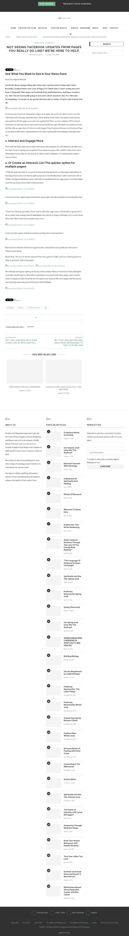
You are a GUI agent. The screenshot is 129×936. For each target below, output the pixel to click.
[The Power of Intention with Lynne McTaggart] (53, 814)
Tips (45, 308)
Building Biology (71, 656)
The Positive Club (27, 28)
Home (13, 28)
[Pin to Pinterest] (49, 318)
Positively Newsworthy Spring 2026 (72, 594)
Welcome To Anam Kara (72, 511)
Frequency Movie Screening (77, 4)
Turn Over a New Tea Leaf (73, 857)
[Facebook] (59, 8)
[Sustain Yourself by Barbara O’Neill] (53, 722)
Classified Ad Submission (56, 922)
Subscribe (85, 28)
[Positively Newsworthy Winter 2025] (53, 706)
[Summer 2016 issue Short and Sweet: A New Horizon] (53, 875)
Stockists (26, 922)
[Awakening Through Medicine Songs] (53, 829)
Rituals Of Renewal (72, 494)
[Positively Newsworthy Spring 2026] (53, 595)
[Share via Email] (52, 318)
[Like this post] (39, 318)
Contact (114, 28)
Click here (35, 464)
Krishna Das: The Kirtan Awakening (71, 526)
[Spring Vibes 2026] (53, 611)
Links (94, 922)
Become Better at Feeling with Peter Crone (72, 751)
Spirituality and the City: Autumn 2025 (72, 796)
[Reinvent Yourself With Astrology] (53, 467)
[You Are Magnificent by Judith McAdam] (53, 675)
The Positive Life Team (109, 922)
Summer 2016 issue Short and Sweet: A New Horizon (72, 874)
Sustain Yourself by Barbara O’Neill (72, 719)
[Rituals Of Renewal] (53, 498)
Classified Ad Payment (79, 922)
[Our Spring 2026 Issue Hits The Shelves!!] (53, 626)
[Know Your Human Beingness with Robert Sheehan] (53, 845)
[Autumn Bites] (53, 783)
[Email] (69, 8)
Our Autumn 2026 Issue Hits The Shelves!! (71, 450)
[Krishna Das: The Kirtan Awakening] (53, 529)
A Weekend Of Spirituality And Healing (71, 481)
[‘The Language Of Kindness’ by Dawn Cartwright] (53, 564)
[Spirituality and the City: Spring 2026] (53, 580)
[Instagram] (66, 8)
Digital (21, 308)
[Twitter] (62, 8)
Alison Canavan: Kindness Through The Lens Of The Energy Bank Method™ (72, 545)
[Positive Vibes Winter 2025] (53, 737)
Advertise (38, 922)
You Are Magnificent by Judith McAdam (73, 672)
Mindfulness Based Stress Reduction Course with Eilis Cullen (72, 891)
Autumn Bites (70, 779)
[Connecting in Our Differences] (53, 768)
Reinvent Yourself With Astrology (72, 465)
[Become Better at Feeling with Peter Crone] (53, 752)
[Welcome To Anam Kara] (53, 513)
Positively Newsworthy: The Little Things (72, 689)
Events (74, 28)
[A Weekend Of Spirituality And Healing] (53, 483)
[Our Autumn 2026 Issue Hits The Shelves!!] (63, 372)
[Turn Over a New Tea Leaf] (53, 860)
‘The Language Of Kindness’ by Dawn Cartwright (72, 563)
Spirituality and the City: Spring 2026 (72, 577)
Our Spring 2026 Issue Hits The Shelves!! (71, 624)
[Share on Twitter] (46, 318)
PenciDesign (85, 927)
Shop (105, 28)
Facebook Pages (34, 308)
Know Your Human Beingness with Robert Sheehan (72, 843)
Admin (40, 54)
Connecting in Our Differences (72, 765)
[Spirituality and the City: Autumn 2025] (53, 798)
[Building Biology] (53, 660)
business (10, 308)
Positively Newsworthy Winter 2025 (73, 704)
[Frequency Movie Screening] (25, 372)
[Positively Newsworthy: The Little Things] (53, 691)
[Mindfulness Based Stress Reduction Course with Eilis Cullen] (53, 891)
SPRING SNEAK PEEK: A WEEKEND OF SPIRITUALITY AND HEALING (73, 642)
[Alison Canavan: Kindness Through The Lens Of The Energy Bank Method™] (53, 544)
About (95, 28)
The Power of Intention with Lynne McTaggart (73, 812)
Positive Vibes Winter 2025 (70, 734)
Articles (42, 28)
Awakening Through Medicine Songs (73, 826)
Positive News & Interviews (44, 43)
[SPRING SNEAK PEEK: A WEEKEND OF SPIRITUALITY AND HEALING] (53, 642)
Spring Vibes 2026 (72, 607)
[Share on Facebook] (44, 318)
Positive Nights (59, 28)
